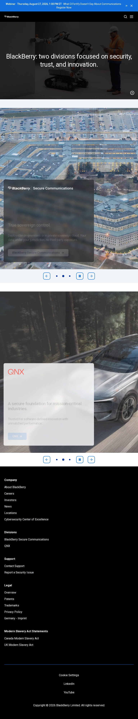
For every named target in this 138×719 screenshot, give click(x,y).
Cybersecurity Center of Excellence (26, 519)
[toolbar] (63, 276)
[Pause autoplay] (79, 276)
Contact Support (14, 566)
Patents (9, 599)
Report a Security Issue (19, 572)
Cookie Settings (69, 675)
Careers (9, 493)
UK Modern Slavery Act (18, 645)
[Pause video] (130, 91)
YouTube (69, 692)
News (8, 506)
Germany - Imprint (15, 618)
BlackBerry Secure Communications (36, 260)
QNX (15, 443)
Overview (10, 592)
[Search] (125, 16)
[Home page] (25, 16)
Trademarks (11, 605)
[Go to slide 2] (63, 276)
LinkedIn (69, 683)
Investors (10, 500)
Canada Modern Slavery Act (21, 638)
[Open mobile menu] (131, 17)
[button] (69, 60)
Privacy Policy (13, 612)
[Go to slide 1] (57, 276)
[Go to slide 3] (70, 276)
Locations (10, 513)
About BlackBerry (15, 487)
